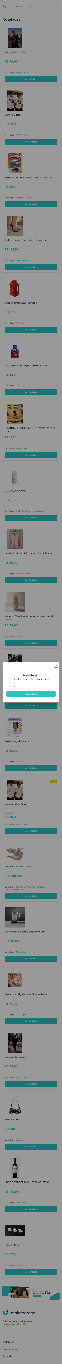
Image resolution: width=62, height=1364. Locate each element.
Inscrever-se (31, 694)
